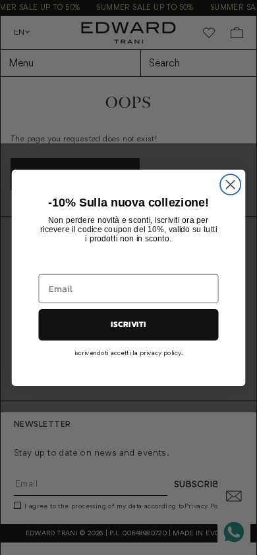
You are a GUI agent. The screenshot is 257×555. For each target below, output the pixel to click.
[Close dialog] (230, 184)
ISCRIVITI (128, 324)
